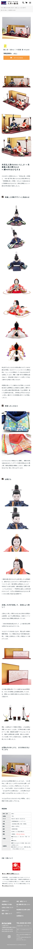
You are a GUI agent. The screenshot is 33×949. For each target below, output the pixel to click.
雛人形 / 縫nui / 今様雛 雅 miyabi (8, 10)
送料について (5, 910)
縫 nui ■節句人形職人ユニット (10, 873)
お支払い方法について (7, 907)
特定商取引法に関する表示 (23, 909)
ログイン (19, 912)
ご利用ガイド (5, 901)
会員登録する (20, 915)
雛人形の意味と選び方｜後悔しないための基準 (14, 7)
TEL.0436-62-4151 (24, 923)
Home (2, 7)
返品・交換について (7, 913)
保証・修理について (22, 901)
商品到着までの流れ (7, 904)
